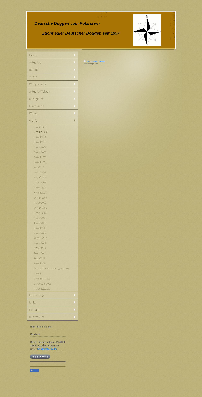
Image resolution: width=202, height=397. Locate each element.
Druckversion (92, 61)
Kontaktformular (47, 349)
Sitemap (102, 61)
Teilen (35, 370)
